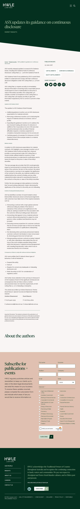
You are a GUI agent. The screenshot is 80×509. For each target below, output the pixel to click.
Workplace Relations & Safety (67, 423)
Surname (61, 362)
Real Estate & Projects (46, 418)
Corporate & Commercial (47, 400)
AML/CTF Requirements (26, 497)
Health (61, 409)
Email (41, 379)
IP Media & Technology (47, 413)
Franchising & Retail (46, 409)
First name (42, 362)
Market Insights (13, 62)
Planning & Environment (47, 416)
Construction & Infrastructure (67, 397)
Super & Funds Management (67, 421)
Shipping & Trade (45, 421)
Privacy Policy (59, 497)
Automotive (63, 391)
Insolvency (44, 411)
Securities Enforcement (66, 418)
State (59, 379)
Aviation (62, 395)
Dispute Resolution (65, 402)
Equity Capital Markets (53, 75)
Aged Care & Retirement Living (47, 391)
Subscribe (39, 488)
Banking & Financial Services (48, 397)
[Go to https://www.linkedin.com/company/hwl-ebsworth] (29, 489)
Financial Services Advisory (67, 406)
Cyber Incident (39, 497)
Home (6, 62)
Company (61, 370)
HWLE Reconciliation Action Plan (38, 482)
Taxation (43, 423)
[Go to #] (74, 6)
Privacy (62, 416)
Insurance (62, 411)
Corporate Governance (66, 70)
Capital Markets (51, 70)
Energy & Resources (46, 406)
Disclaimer (49, 497)
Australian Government (47, 395)
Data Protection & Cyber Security (47, 403)
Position (41, 370)
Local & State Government (66, 413)
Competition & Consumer (66, 400)
